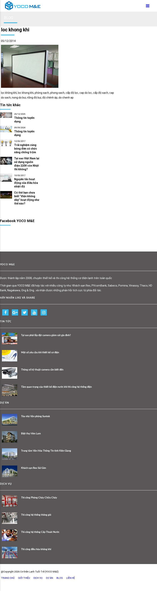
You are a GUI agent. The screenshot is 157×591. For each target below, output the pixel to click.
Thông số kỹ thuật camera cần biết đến (42, 370)
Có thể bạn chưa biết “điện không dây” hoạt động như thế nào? (26, 198)
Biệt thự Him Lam (31, 433)
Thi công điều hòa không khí (36, 549)
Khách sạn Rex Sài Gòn (33, 468)
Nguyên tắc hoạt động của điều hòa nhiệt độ (26, 183)
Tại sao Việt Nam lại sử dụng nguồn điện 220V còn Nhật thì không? (26, 164)
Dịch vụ (38, 577)
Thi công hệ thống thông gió (36, 515)
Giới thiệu (24, 577)
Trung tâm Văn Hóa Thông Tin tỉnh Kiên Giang (46, 451)
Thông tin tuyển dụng (24, 119)
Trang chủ (8, 577)
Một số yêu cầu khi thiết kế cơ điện (40, 352)
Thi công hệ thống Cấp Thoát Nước (40, 532)
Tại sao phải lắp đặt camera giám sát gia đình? (46, 335)
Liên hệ (70, 577)
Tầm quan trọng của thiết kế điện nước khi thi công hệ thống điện (56, 387)
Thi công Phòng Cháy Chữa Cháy (39, 498)
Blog (59, 577)
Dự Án (49, 577)
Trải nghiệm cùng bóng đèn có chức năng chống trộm (25, 148)
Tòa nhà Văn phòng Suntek (35, 416)
